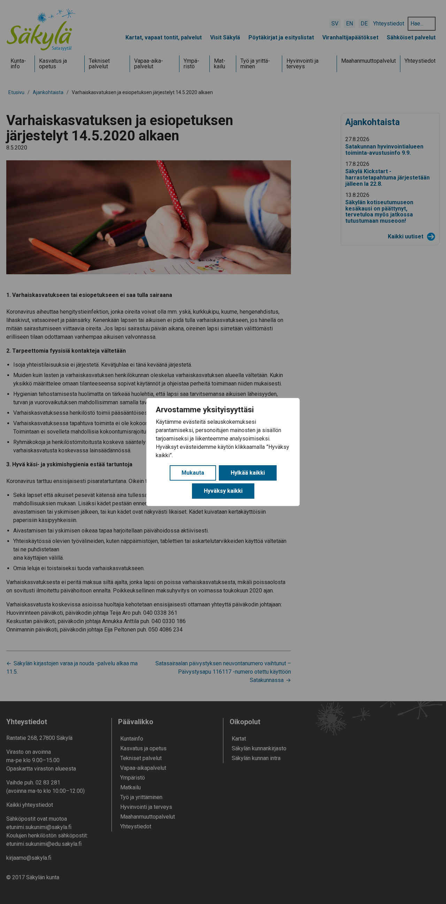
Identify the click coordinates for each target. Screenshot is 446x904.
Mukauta (193, 472)
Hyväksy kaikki (223, 491)
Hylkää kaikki (248, 472)
